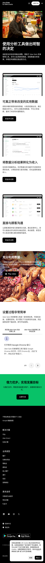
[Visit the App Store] (24, 536)
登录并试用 (9, 119)
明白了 (38, 558)
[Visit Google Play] (9, 536)
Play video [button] (12, 274)
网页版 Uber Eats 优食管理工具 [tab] (12, 330)
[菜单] (42, 3)
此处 (38, 549)
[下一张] (37, 365)
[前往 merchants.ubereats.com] (8, 3)
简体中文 (8, 523)
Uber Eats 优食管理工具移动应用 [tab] (32, 330)
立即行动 (36, 3)
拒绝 (30, 558)
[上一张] (31, 365)
